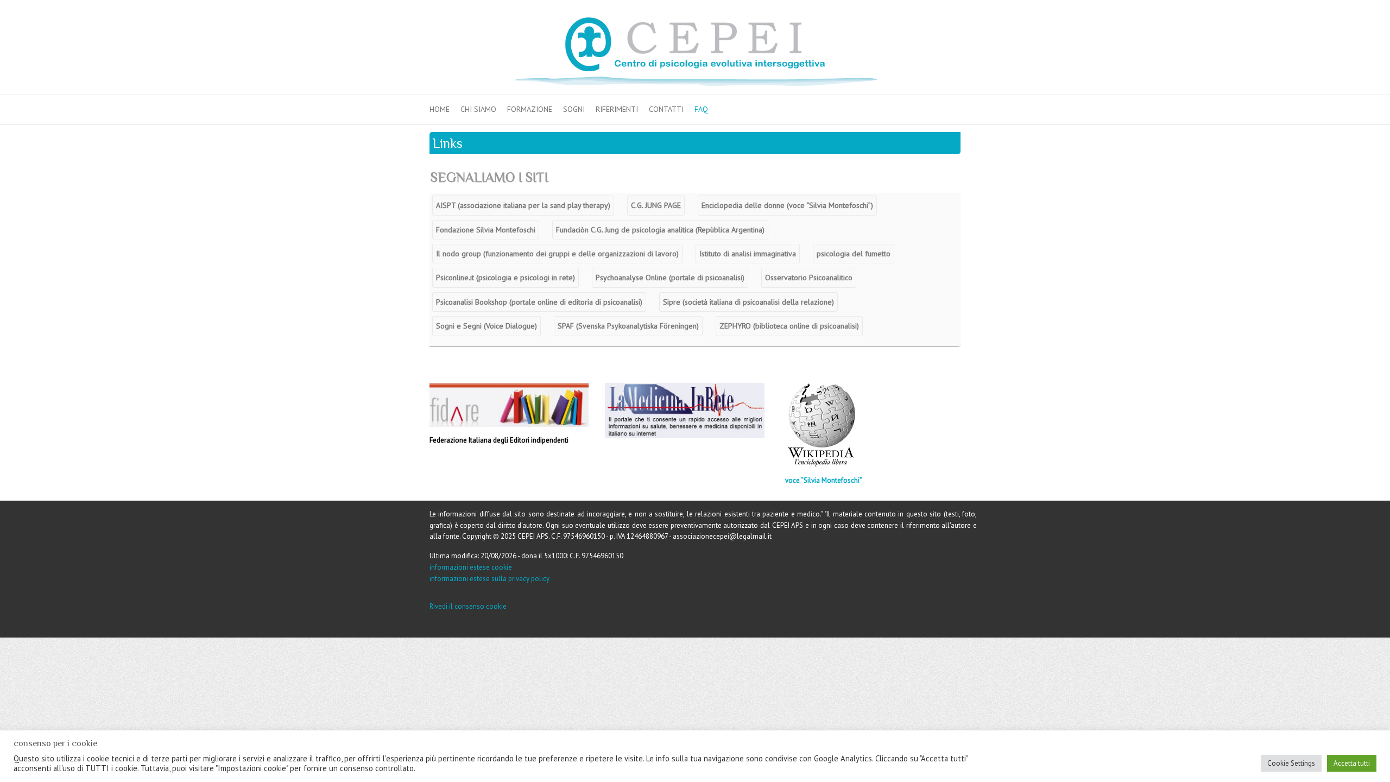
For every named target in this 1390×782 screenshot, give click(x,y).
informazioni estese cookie (470, 567)
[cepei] (695, 51)
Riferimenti (617, 109)
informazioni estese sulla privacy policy (489, 578)
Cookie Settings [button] (1291, 763)
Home (439, 109)
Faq (701, 109)
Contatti (666, 109)
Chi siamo (478, 109)
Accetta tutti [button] (1352, 763)
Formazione (529, 109)
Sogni (574, 109)
